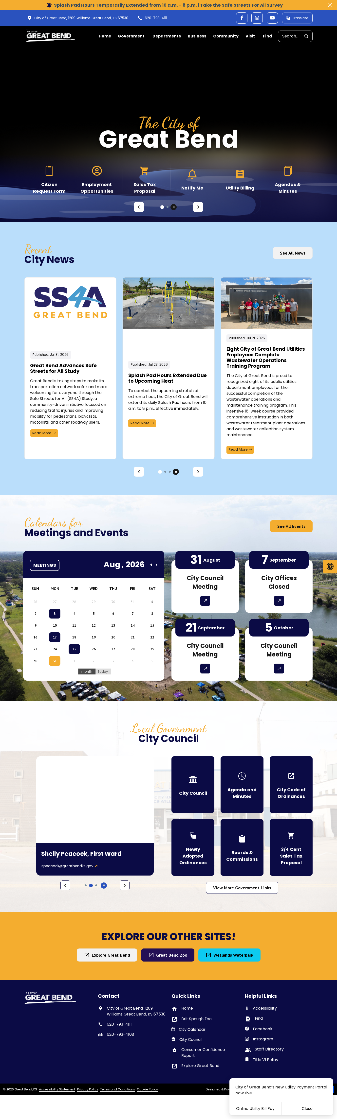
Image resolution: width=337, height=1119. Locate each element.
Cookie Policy (147, 1089)
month (86, 671)
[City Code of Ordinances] (291, 785)
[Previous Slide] (139, 207)
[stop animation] (173, 207)
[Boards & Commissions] (242, 847)
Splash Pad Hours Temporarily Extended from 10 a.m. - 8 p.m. (125, 5)
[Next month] (156, 564)
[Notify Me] (192, 179)
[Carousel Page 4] (96, 885)
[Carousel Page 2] (167, 207)
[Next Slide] (198, 207)
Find (267, 36)
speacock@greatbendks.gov (67, 865)
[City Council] (193, 785)
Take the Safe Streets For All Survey (241, 5)
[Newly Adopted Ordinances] (193, 847)
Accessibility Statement (57, 1089)
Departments (166, 36)
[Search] (308, 36)
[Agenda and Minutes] (242, 785)
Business (197, 36)
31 (55, 661)
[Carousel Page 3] (170, 472)
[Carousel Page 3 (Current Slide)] (91, 885)
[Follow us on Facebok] (241, 18)
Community (226, 36)
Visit (250, 36)
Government (131, 36)
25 (74, 649)
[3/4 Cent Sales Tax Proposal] (291, 847)
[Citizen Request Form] (49, 179)
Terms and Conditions (117, 1089)
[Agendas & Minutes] (287, 179)
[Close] (330, 5)
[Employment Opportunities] (96, 179)
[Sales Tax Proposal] (144, 179)
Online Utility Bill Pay (255, 1108)
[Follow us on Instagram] (257, 18)
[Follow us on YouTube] (272, 18)
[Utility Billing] (240, 179)
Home (105, 36)
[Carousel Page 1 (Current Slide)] (162, 207)
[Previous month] (151, 564)
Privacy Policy (87, 1089)
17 (55, 637)
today (102, 671)
